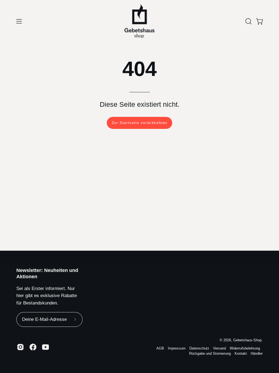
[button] (248, 21)
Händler (257, 354)
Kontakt (241, 354)
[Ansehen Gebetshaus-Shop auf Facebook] (33, 347)
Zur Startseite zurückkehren (139, 123)
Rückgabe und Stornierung (210, 354)
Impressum (177, 348)
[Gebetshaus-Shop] (139, 21)
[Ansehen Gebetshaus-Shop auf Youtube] (45, 347)
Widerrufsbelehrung (245, 348)
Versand (219, 348)
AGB (160, 348)
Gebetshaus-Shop (247, 340)
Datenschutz (199, 348)
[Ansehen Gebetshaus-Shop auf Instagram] (20, 347)
